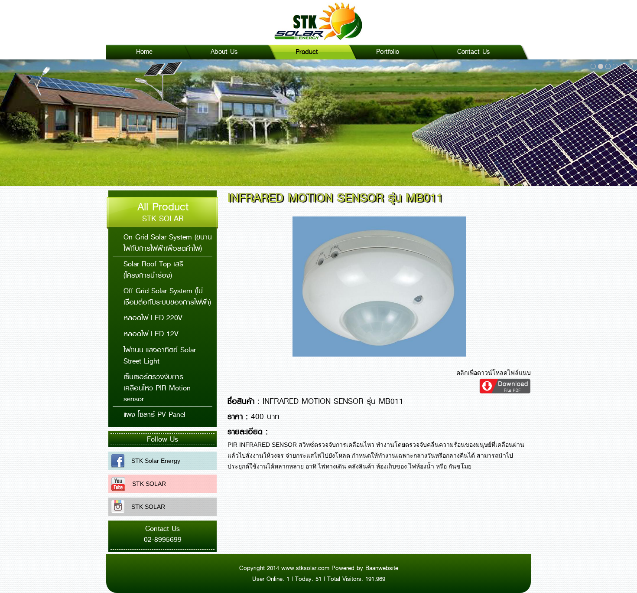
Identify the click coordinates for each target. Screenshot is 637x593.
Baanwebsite (381, 568)
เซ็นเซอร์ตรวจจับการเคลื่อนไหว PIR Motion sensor (157, 388)
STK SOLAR (145, 483)
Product (307, 51)
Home (144, 51)
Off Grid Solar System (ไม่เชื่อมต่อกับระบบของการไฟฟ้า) (167, 296)
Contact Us (473, 51)
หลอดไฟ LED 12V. (152, 334)
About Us (224, 51)
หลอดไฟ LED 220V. (154, 318)
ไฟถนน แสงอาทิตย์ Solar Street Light (160, 355)
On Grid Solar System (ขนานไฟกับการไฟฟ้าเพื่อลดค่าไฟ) (168, 242)
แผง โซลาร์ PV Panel (154, 414)
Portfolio (387, 51)
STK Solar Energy (152, 460)
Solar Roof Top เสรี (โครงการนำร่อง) (153, 269)
